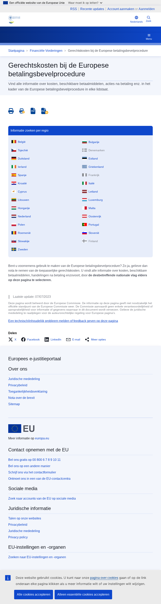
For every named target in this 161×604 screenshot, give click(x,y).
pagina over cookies (104, 577)
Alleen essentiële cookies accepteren (83, 594)
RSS (73, 9)
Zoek (148, 21)
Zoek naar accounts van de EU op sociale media (42, 498)
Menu (149, 39)
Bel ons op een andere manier (29, 466)
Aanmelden (147, 9)
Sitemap (14, 404)
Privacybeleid (17, 385)
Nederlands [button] (136, 21)
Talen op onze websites (24, 518)
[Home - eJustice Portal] (14, 19)
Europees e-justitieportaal (34, 358)
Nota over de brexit (21, 397)
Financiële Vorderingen (46, 50)
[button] (13, 339)
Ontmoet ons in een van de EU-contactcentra (39, 478)
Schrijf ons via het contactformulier (32, 472)
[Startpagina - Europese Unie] (21, 428)
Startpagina (16, 50)
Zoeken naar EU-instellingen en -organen (37, 557)
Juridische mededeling (24, 379)
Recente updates (92, 9)
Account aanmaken (120, 9)
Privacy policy (18, 537)
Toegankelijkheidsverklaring (27, 391)
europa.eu (42, 438)
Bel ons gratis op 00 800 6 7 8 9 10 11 (34, 459)
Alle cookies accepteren (33, 594)
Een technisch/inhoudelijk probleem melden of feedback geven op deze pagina (63, 321)
